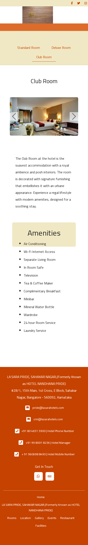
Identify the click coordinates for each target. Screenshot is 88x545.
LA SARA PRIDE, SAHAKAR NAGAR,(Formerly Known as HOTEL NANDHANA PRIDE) (41, 507)
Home (41, 497)
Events (52, 518)
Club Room (44, 57)
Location (25, 518)
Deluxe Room (61, 47)
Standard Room (28, 47)
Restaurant (67, 518)
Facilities (40, 525)
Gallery (39, 518)
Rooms (11, 518)
